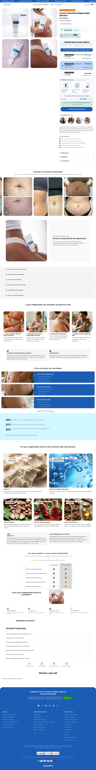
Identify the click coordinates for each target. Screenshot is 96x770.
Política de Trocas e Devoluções (10, 722)
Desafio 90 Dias (37, 717)
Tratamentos (45, 4)
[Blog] (57, 705)
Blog (35, 732)
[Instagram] (50, 705)
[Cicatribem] (7, 5)
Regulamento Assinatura (40, 719)
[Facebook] (46, 705)
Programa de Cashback (39, 727)
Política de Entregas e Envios (10, 714)
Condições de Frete (7, 724)
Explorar (60, 4)
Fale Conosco (37, 714)
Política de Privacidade (8, 719)
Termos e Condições (8, 727)
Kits (56, 4)
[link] (26, 240)
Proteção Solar (68, 724)
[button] (45, 218)
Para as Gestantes (37, 4)
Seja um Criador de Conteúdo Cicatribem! (44, 722)
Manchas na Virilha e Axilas (71, 719)
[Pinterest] (53, 705)
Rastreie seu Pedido (39, 729)
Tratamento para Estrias (70, 722)
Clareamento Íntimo (70, 717)
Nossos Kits (67, 734)
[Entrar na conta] (89, 4)
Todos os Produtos (69, 740)
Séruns (66, 732)
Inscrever (67, 698)
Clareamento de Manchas (71, 714)
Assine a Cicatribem (38, 724)
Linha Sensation (68, 729)
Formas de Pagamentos (9, 717)
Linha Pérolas (68, 727)
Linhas (51, 4)
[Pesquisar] (86, 4)
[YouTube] (38, 705)
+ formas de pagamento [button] (65, 23)
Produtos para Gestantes (71, 737)
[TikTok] (42, 705)
